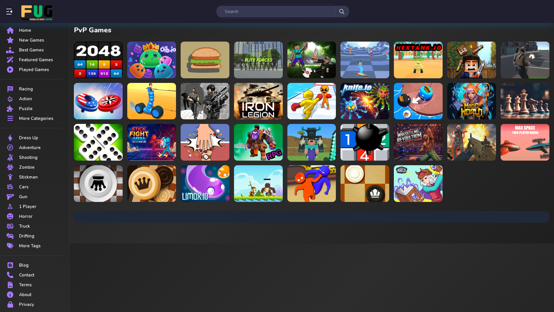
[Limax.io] (205, 183)
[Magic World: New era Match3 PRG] (471, 101)
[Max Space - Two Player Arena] (525, 142)
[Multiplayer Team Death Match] (525, 60)
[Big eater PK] (205, 60)
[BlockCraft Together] (311, 142)
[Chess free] (525, 101)
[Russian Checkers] (151, 183)
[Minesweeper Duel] (364, 142)
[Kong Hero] (258, 183)
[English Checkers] (364, 183)
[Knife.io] (364, 101)
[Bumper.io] (418, 101)
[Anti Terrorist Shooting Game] (205, 101)
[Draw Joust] (151, 101)
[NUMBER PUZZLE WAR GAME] (98, 60)
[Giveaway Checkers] (98, 183)
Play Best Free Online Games (37, 11)
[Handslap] (205, 142)
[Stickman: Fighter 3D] (151, 142)
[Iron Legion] (258, 101)
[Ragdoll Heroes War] (311, 60)
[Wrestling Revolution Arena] (418, 142)
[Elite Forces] (258, 60)
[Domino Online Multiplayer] (98, 142)
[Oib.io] (151, 60)
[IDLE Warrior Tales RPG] (258, 142)
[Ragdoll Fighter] (471, 60)
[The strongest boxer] (311, 101)
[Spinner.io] (98, 101)
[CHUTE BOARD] (364, 60)
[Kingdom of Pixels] (418, 183)
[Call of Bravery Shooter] (471, 142)
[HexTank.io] (418, 60)
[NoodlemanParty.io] (311, 183)
